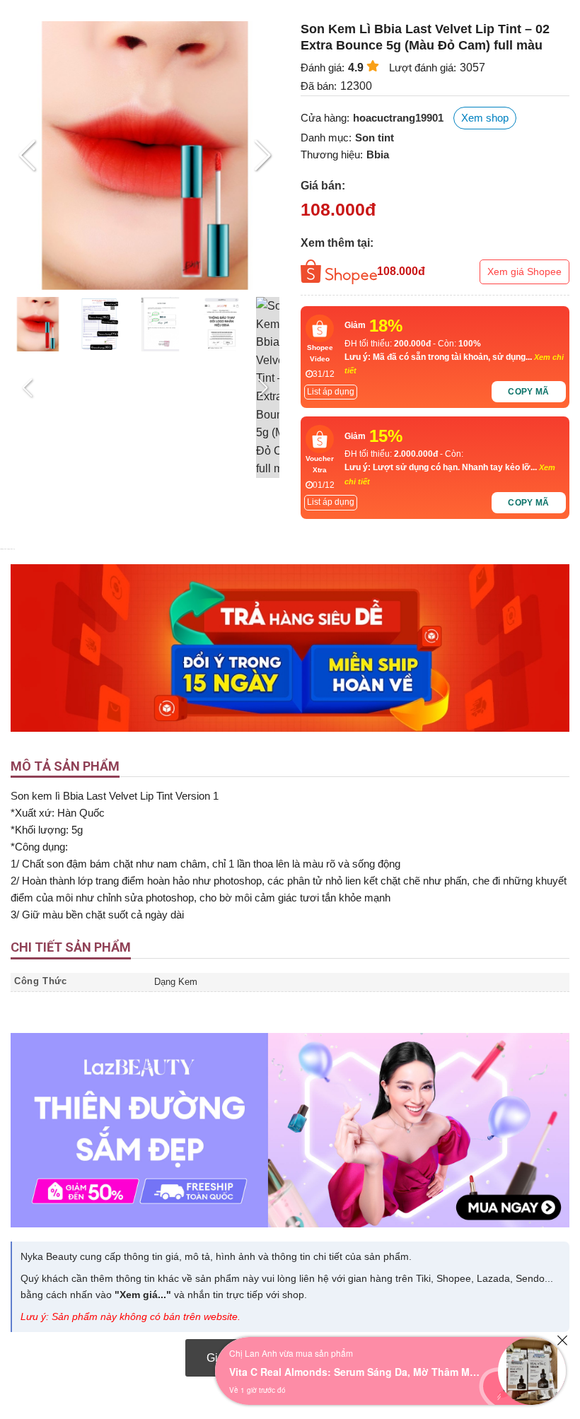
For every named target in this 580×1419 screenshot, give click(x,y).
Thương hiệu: (332, 154)
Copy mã (529, 392)
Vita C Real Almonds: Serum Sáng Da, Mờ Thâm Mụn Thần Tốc (356, 1372)
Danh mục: (326, 138)
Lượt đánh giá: (422, 68)
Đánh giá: (322, 68)
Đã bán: (319, 86)
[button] (262, 155)
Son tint (374, 138)
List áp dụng (330, 392)
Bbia (377, 154)
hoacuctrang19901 (398, 118)
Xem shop (485, 118)
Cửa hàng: (325, 118)
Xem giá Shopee (524, 271)
